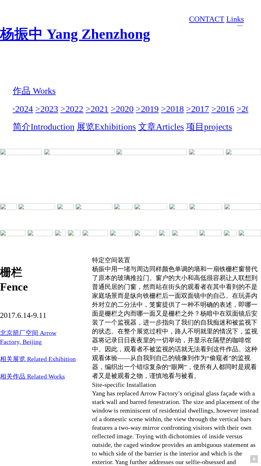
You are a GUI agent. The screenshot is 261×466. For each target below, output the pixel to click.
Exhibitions (115, 127)
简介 (22, 127)
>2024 (20, 109)
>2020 (121, 109)
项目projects (209, 127)
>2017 (196, 109)
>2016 (221, 109)
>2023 (45, 109)
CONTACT (206, 19)
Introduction (52, 127)
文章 (147, 127)
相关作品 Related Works (32, 376)
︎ (240, 22)
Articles (170, 127)
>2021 (96, 109)
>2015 (247, 109)
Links (235, 19)
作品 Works (34, 91)
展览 (86, 127)
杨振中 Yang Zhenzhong (75, 34)
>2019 (146, 109)
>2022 (71, 109)
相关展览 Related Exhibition (38, 358)
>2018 (171, 109)
